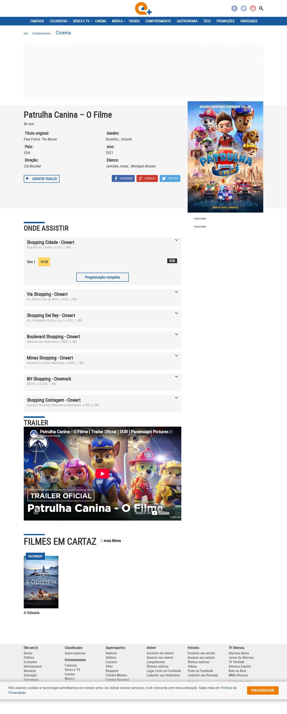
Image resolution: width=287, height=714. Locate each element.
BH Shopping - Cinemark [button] (49, 378)
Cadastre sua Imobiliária (163, 675)
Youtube (253, 8)
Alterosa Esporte (240, 666)
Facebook (234, 8)
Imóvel (151, 647)
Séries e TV (72, 669)
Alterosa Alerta (239, 653)
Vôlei (109, 666)
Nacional (30, 670)
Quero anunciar (75, 653)
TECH (207, 21)
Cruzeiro (111, 662)
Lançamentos (156, 662)
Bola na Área (237, 670)
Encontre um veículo (201, 653)
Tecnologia (31, 679)
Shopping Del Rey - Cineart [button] (51, 315)
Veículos (193, 647)
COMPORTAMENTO (158, 21)
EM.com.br (31, 647)
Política (29, 657)
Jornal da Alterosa (241, 657)
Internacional (33, 666)
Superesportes (115, 647)
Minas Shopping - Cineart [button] (50, 357)
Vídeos (192, 666)
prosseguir (262, 690)
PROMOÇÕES (225, 21)
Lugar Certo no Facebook (164, 670)
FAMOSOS (37, 21)
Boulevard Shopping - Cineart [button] (53, 336)
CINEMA (100, 21)
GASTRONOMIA (187, 21)
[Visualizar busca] (261, 8)
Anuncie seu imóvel (160, 657)
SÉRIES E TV (81, 21)
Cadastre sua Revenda (203, 675)
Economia (30, 662)
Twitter (244, 8)
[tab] (102, 245)
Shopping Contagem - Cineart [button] (54, 400)
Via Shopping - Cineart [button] (47, 294)
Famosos (71, 665)
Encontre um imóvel (160, 653)
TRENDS (134, 21)
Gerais (28, 653)
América (111, 653)
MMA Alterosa (238, 675)
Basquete (112, 670)
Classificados (74, 647)
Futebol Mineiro (116, 675)
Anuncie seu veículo (201, 657)
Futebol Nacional (117, 679)
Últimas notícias (158, 666)
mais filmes (112, 540)
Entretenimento (75, 659)
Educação (30, 675)
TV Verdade (236, 662)
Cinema (70, 674)
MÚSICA (117, 21)
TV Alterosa (236, 647)
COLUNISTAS (58, 21)
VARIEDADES (248, 21)
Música (69, 678)
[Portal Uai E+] (143, 8)
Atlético (111, 657)
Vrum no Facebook (200, 670)
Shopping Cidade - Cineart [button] (50, 242)
